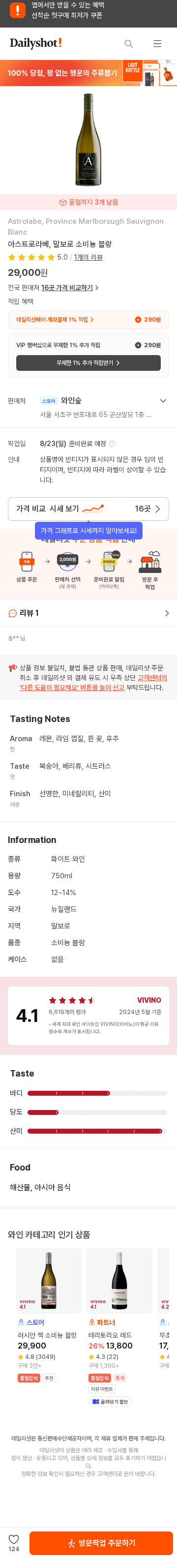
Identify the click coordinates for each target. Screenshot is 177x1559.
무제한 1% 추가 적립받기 (85, 363)
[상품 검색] (129, 44)
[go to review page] (167, 613)
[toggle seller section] (163, 401)
